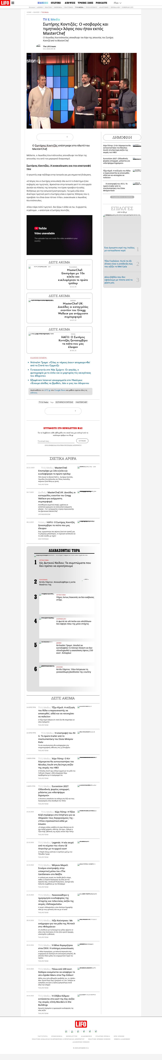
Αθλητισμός (103, 7)
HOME (29, 12)
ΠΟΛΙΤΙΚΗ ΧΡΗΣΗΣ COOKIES (99, 1039)
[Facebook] (130, 125)
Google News (60, 390)
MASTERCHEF (81, 402)
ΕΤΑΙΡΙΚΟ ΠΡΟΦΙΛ (103, 1036)
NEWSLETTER (71, 1036)
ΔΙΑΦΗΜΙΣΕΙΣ (86, 1036)
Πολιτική (48, 7)
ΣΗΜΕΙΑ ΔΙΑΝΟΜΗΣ (122, 1039)
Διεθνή (40, 7)
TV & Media (79, 7)
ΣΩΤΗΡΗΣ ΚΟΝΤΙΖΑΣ (64, 402)
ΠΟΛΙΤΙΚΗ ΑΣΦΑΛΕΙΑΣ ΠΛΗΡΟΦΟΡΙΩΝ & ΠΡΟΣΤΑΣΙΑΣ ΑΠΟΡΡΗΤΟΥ (58, 1039)
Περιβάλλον (115, 7)
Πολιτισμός (68, 7)
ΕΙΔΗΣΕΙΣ (36, 12)
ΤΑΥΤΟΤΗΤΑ (43, 1036)
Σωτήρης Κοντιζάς (46, 145)
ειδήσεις (33, 393)
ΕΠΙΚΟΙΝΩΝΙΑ (56, 1036)
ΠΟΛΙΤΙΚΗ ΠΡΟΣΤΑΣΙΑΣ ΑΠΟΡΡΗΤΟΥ (69, 445)
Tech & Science (91, 7)
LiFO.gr (47, 390)
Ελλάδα (32, 7)
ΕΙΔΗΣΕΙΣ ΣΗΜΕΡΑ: (38, 358)
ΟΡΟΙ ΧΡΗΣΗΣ (49, 445)
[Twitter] (133, 125)
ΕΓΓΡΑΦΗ (82, 441)
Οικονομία (58, 7)
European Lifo (127, 7)
